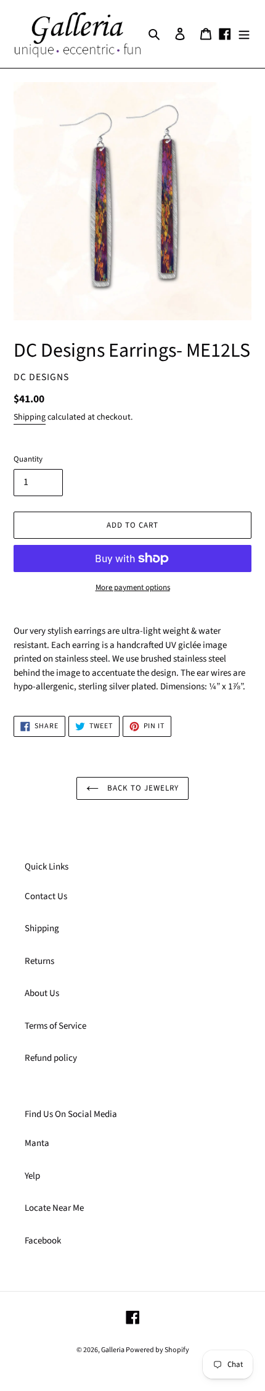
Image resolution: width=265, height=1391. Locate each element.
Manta (37, 1143)
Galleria (113, 1350)
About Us (42, 993)
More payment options (133, 587)
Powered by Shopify (157, 1350)
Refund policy (51, 1058)
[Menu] (244, 34)
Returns (39, 961)
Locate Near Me (54, 1208)
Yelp (32, 1175)
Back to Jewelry (142, 788)
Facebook (43, 1240)
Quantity (28, 459)
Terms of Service (55, 1025)
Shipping (30, 417)
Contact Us (46, 896)
